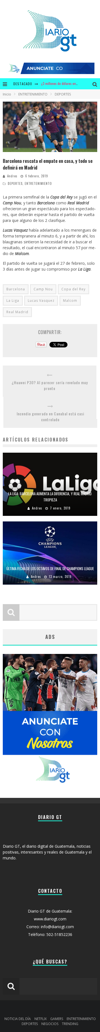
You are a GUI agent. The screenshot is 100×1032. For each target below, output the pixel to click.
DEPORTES (15, 183)
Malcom (70, 300)
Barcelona (15, 289)
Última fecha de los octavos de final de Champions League (50, 568)
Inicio (7, 94)
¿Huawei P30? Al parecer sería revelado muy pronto (50, 385)
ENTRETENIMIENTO (38, 183)
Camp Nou (43, 289)
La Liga (12, 300)
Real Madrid (17, 312)
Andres (12, 176)
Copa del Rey (73, 289)
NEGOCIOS (49, 1023)
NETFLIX (40, 1018)
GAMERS (56, 1018)
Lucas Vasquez (41, 300)
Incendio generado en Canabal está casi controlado (50, 416)
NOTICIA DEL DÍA (17, 1018)
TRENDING (70, 1023)
